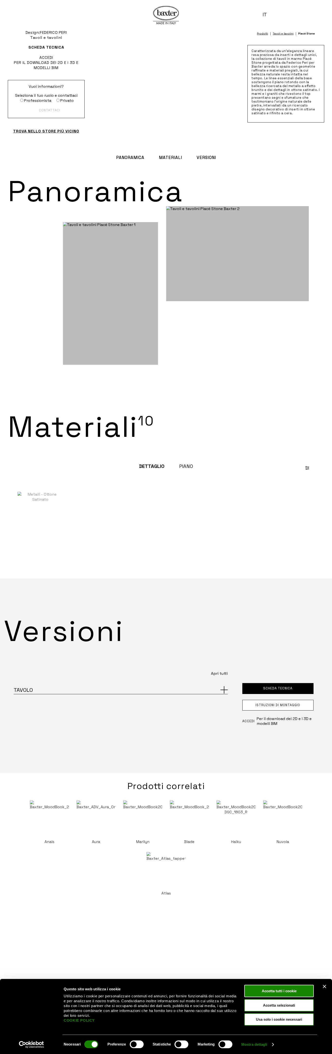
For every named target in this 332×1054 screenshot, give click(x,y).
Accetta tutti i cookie (279, 991)
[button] (266, 14)
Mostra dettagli (254, 1044)
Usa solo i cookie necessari (279, 1019)
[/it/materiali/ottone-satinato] (40, 516)
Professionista (37, 100)
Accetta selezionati (279, 1005)
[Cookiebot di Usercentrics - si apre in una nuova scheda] (31, 1044)
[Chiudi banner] (324, 986)
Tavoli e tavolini (283, 33)
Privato (67, 100)
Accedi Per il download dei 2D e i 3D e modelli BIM (46, 62)
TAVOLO (23, 689)
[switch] (137, 1044)
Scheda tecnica (46, 47)
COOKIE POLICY (79, 1020)
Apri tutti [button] (219, 673)
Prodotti (262, 33)
